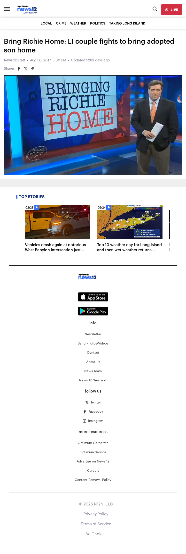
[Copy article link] (32, 69)
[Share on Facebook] (19, 69)
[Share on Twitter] (26, 69)
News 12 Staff (14, 60)
